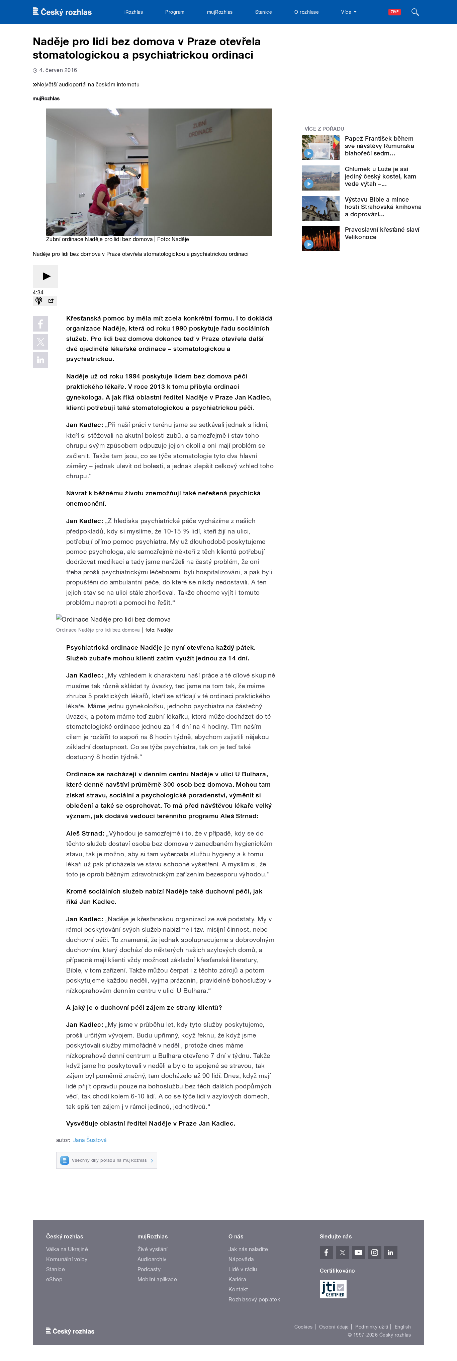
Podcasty (149, 1269)
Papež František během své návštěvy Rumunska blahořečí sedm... (379, 146)
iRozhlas (133, 12)
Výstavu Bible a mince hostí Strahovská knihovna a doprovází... (383, 207)
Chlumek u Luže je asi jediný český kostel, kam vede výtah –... (381, 176)
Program (174, 12)
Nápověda (241, 1259)
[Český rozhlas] (62, 12)
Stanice (263, 12)
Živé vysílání (153, 1249)
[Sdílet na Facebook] (40, 324)
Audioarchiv (152, 1259)
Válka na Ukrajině (67, 1249)
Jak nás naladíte (248, 1249)
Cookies (303, 1327)
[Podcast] (39, 301)
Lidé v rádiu (243, 1269)
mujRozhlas (220, 12)
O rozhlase (306, 12)
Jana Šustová (90, 1140)
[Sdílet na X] (40, 342)
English (403, 1327)
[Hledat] (415, 12)
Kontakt (238, 1289)
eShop (54, 1279)
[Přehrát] (45, 276)
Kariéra (237, 1279)
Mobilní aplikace (157, 1279)
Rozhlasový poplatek (254, 1299)
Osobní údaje (334, 1327)
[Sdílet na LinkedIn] (40, 360)
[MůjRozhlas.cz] (46, 99)
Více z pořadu (325, 129)
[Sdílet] (51, 301)
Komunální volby (66, 1259)
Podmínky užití (371, 1327)
